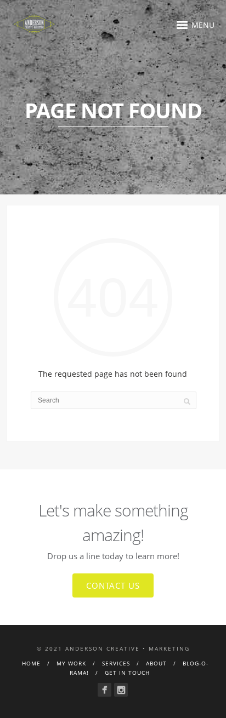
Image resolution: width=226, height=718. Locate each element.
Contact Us (113, 585)
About (156, 663)
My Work (71, 663)
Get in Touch (127, 672)
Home (31, 663)
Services (116, 663)
